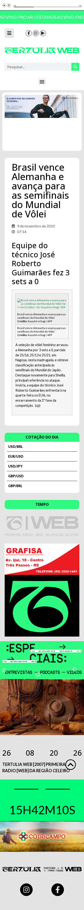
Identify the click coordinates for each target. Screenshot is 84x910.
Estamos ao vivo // (56, 17)
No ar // (27, 17)
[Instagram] (36, 33)
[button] (42, 81)
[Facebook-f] (29, 33)
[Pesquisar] (75, 67)
